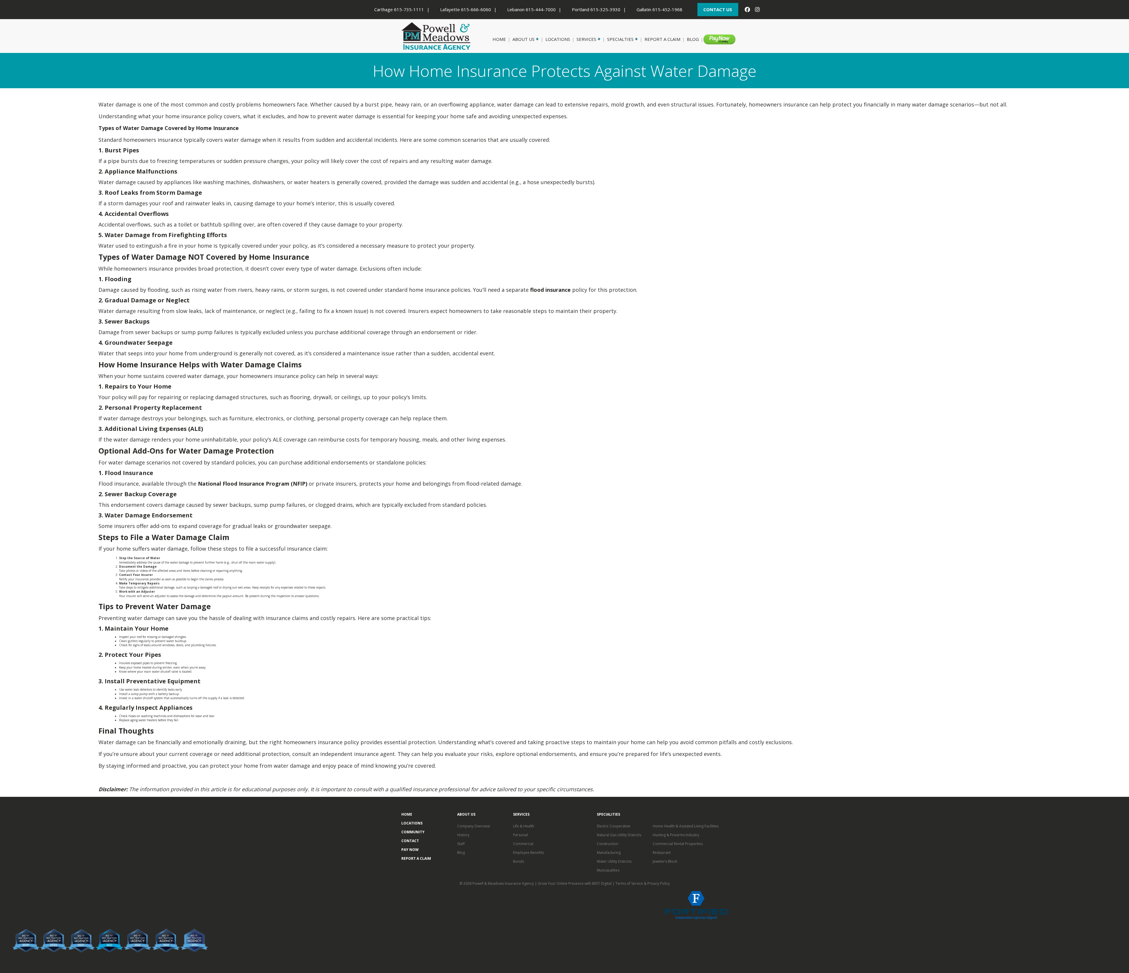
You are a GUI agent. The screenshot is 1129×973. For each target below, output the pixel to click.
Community (413, 831)
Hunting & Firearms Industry (676, 834)
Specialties (620, 39)
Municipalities (608, 870)
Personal (520, 834)
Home (499, 39)
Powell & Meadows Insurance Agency (503, 883)
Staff (461, 843)
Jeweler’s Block (665, 861)
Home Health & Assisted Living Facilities (686, 826)
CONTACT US (717, 9)
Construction (607, 843)
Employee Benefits (528, 852)
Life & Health (523, 826)
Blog (693, 39)
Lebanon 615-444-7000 (531, 9)
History (463, 834)
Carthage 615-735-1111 (399, 9)
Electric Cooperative (613, 826)
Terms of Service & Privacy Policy (642, 883)
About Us (523, 39)
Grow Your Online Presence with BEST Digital (575, 883)
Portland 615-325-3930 (596, 9)
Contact (410, 840)
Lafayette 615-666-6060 (465, 9)
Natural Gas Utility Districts (619, 834)
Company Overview (473, 826)
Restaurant (662, 852)
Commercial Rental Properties (678, 843)
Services (586, 39)
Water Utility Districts (614, 861)
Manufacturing (609, 852)
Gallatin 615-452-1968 (659, 9)
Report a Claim (662, 39)
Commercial (523, 843)
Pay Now (715, 39)
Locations (557, 39)
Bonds (518, 861)
